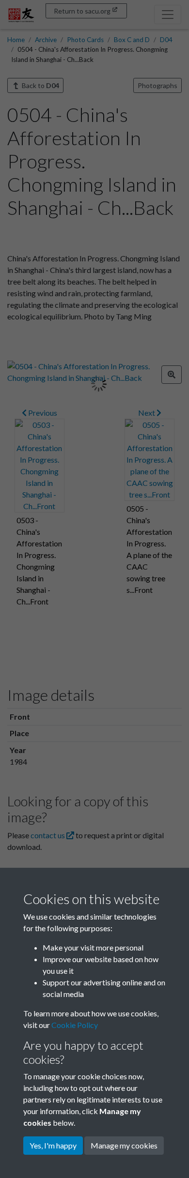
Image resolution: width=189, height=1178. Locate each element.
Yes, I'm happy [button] (53, 1145)
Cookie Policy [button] (74, 1024)
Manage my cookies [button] (124, 1145)
